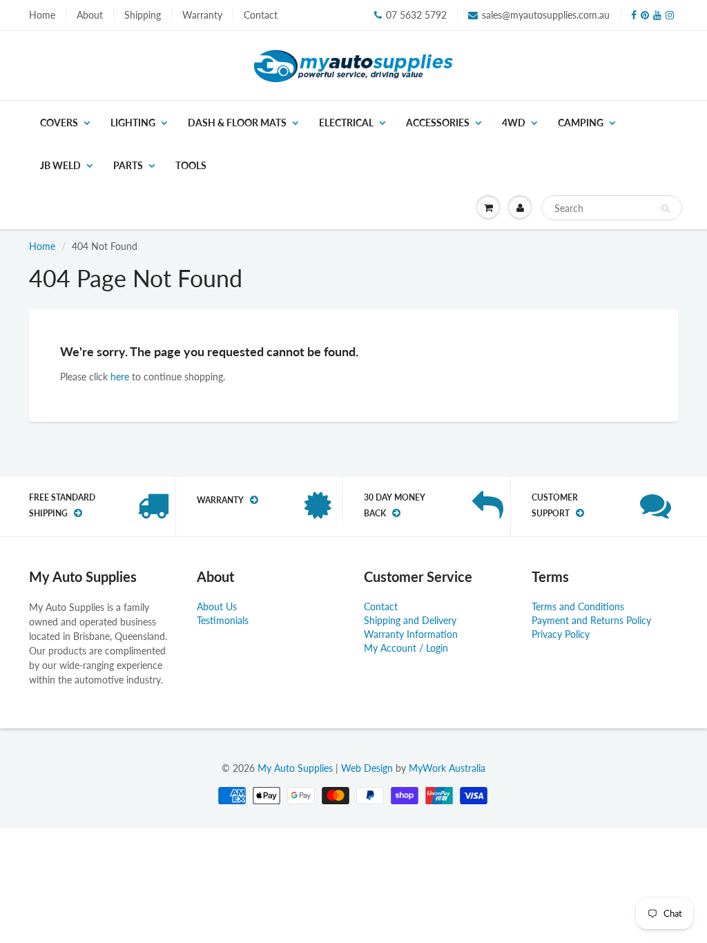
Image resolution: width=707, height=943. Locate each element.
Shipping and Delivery (410, 620)
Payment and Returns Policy (591, 620)
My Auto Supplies (295, 768)
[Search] (665, 208)
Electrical (346, 122)
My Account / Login (406, 648)
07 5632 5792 (416, 15)
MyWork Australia (447, 768)
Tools (190, 165)
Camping (580, 122)
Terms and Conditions (578, 606)
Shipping (142, 15)
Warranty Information (411, 634)
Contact (261, 15)
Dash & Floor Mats (237, 122)
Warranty (202, 15)
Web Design (367, 768)
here (119, 376)
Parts (128, 165)
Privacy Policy (561, 634)
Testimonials (223, 620)
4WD (513, 122)
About (90, 15)
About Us (217, 606)
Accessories (437, 122)
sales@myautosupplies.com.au (546, 15)
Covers (59, 122)
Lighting (132, 122)
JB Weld (60, 165)
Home (42, 15)
